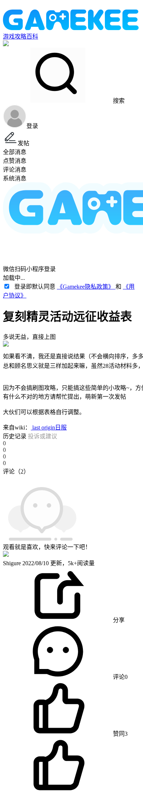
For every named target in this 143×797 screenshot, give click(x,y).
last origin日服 (49, 427)
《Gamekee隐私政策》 (86, 287)
